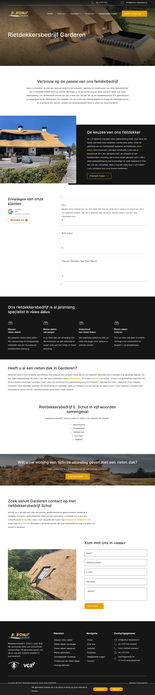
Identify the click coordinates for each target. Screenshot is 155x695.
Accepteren (100, 689)
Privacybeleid (142, 683)
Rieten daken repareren (64, 648)
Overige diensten (61, 665)
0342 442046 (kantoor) (128, 648)
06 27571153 (101, 2)
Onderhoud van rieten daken (67, 661)
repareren (95, 378)
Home (89, 640)
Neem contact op (132, 13)
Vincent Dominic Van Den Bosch (79, 261)
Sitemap (132, 683)
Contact (90, 661)
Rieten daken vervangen (65, 644)
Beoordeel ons (17, 220)
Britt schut (67, 233)
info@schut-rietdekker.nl (136, 2)
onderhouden (75, 378)
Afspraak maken (97, 176)
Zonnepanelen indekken (65, 657)
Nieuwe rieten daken (63, 640)
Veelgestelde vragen (96, 657)
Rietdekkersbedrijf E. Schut (33, 683)
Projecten (91, 652)
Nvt (64, 205)
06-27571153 (24, 523)
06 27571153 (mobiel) (127, 644)
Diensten (91, 648)
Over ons (91, 644)
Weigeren (116, 689)
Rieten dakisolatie (62, 652)
